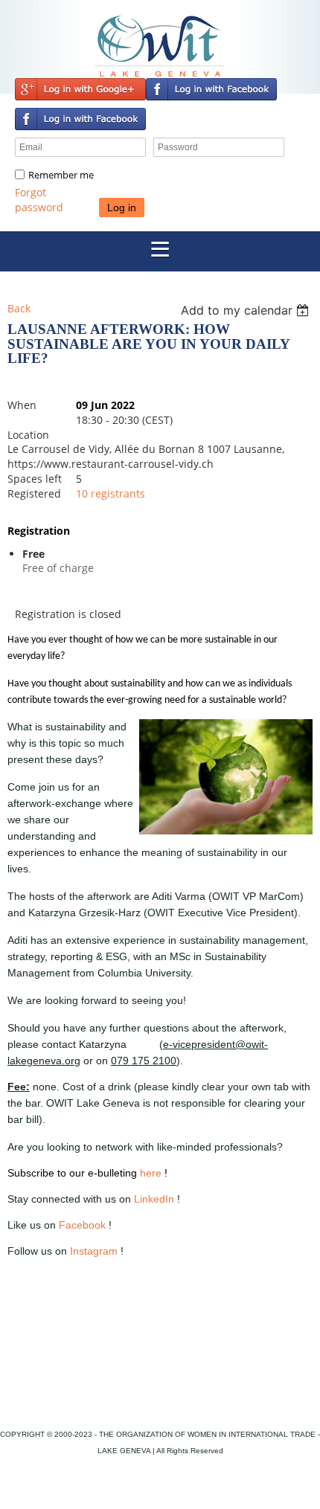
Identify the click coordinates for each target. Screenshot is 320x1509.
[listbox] (247, 310)
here (150, 1173)
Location (28, 435)
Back (19, 308)
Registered (34, 493)
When (21, 405)
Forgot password (39, 199)
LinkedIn (154, 1199)
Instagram (94, 1251)
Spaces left (34, 479)
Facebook (82, 1225)
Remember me (61, 174)
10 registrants (110, 493)
